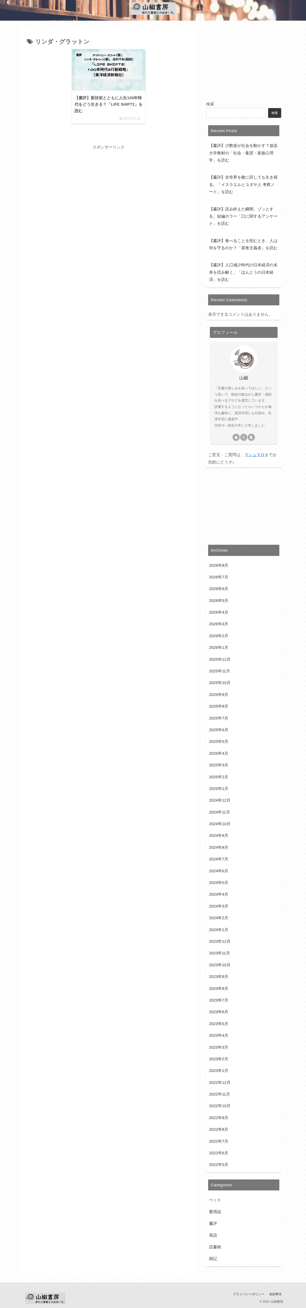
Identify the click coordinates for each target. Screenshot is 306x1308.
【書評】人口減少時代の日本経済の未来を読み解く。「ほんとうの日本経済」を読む (243, 272)
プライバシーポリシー (248, 1294)
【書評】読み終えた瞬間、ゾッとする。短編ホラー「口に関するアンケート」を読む (243, 216)
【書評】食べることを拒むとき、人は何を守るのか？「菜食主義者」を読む (243, 244)
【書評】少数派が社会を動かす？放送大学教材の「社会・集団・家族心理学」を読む (243, 152)
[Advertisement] (108, 182)
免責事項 (275, 1294)
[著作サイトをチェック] (236, 437)
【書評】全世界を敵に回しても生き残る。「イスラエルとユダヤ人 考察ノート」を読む (243, 184)
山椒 (243, 377)
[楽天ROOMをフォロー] (251, 437)
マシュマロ (254, 455)
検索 (210, 104)
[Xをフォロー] (243, 437)
